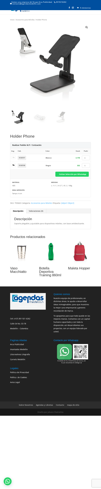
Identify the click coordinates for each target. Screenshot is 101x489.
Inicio (12, 19)
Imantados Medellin (19, 349)
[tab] (18, 211)
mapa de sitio (73, 405)
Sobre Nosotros (26, 405)
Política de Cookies (18, 377)
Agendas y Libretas (44, 405)
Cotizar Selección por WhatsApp (72, 174)
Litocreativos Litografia (20, 354)
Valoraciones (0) (36, 211)
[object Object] (67, 203)
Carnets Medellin (17, 359)
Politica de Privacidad (19, 372)
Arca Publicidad (17, 344)
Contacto (60, 405)
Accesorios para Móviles (25, 19)
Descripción (18, 211)
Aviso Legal (15, 382)
